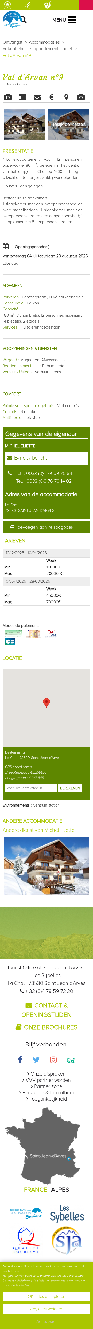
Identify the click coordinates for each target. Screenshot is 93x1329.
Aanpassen (46, 1321)
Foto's (10, 97)
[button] (46, 703)
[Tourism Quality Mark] (26, 1240)
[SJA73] (67, 1240)
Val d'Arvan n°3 (47, 886)
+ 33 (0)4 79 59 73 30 (49, 991)
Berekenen (70, 788)
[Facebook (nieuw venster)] (20, 1060)
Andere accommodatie (83, 97)
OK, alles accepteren (46, 1296)
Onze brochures (51, 1027)
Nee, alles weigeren (47, 1309)
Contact (39, 97)
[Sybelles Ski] (67, 1213)
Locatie (68, 97)
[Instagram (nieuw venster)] (53, 1060)
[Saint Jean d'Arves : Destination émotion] (26, 1213)
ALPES (60, 1190)
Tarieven (54, 97)
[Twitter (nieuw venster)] (36, 1060)
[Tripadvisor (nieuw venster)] (71, 1060)
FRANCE (35, 1190)
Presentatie (24, 97)
